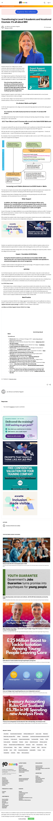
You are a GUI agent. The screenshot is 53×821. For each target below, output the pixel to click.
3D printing (6, 733)
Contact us (4, 778)
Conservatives (25, 736)
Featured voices (12, 379)
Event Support (38, 782)
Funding (41, 739)
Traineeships (6, 752)
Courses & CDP (22, 794)
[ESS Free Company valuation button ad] (20, 478)
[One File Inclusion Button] (13, 236)
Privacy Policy (5, 783)
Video (3, 792)
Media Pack (38, 777)
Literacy (5, 744)
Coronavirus (6, 739)
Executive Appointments (24, 778)
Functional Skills (34, 739)
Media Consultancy (39, 780)
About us (4, 777)
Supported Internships (23, 750)
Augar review (38, 733)
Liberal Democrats (34, 741)
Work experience (25, 752)
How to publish (5, 799)
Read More (27, 816)
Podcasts (4, 791)
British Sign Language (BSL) (9, 736)
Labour (26, 741)
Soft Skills (6, 750)
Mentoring (28, 744)
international (14, 741)
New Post (4, 801)
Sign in (49, 2)
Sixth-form (44, 747)
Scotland (33, 747)
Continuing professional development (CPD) (39, 736)
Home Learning (7, 741)
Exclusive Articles (39, 765)
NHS (46, 744)
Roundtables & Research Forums (25, 797)
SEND (38, 747)
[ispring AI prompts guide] (39, 236)
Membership (4, 806)
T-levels (39, 750)
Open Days (21, 796)
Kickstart (21, 741)
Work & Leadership (23, 769)
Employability (21, 768)
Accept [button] (31, 818)
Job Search (21, 780)
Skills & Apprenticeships (24, 770)
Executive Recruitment (23, 779)
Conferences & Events (23, 792)
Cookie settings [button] (22, 818)
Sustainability (32, 750)
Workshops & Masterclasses (25, 800)
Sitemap (4, 785)
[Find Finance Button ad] (20, 427)
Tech (44, 750)
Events (3, 804)
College (18, 736)
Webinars (21, 798)
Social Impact (21, 772)
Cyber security (14, 739)
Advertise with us (5, 782)
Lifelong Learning (43, 741)
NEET (33, 744)
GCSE (46, 739)
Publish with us (5, 781)
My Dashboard (5, 802)
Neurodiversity (40, 744)
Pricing (37, 776)
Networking (21, 795)
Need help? (4, 807)
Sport (11, 750)
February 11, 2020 (8, 28)
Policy (15, 747)
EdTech (20, 767)
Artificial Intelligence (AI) (29, 733)
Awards (20, 791)
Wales (18, 752)
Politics (20, 747)
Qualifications (27, 747)
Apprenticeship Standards (16, 733)
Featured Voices (39, 767)
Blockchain (45, 733)
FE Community (5, 780)
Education (21, 765)
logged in (12, 407)
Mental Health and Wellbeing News (16, 744)
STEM (15, 750)
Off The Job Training (8, 747)
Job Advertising (39, 779)
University (13, 752)
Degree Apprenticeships (24, 739)
